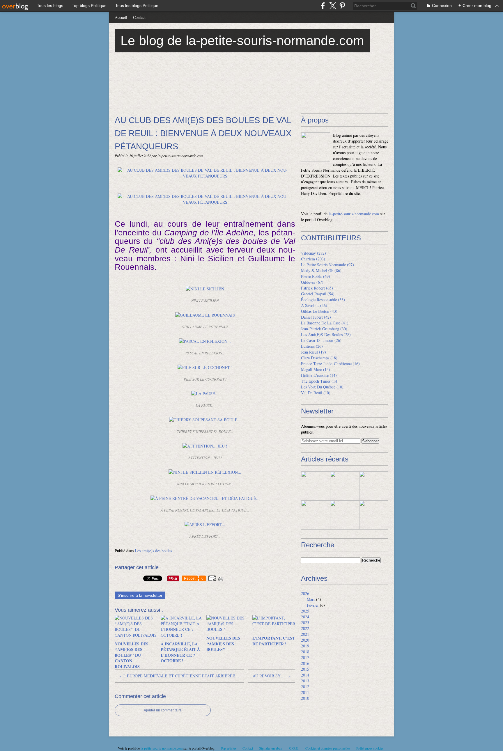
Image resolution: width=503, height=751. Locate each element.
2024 (305, 616)
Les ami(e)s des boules (153, 550)
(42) (316, 317)
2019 (305, 646)
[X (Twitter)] (332, 5)
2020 (305, 640)
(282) (313, 253)
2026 (305, 593)
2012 (305, 686)
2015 (305, 669)
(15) (315, 369)
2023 (305, 622)
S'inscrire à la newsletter (140, 595)
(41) (324, 323)
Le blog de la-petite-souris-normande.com (242, 40)
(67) (312, 282)
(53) (323, 299)
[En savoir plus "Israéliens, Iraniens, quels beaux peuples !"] (315, 515)
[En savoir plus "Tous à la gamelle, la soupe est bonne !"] (344, 485)
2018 (305, 651)
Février (313, 605)
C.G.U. (294, 748)
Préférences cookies (370, 748)
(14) (319, 375)
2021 (305, 634)
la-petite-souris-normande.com (354, 213)
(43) (319, 311)
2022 (305, 628)
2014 (305, 675)
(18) (319, 358)
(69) (315, 276)
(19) (313, 352)
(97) (327, 264)
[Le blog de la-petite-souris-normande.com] (315, 146)
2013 (305, 680)
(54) (317, 294)
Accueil (121, 17)
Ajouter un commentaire (163, 710)
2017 (305, 657)
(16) (330, 363)
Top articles (228, 748)
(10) (322, 387)
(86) (321, 270)
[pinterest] (342, 5)
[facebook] (323, 5)
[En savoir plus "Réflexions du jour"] (373, 485)
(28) (326, 334)
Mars (311, 599)
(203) (313, 259)
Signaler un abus (271, 748)
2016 (305, 663)
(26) (321, 340)
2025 (305, 611)
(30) (324, 328)
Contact (139, 17)
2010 (305, 698)
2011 (305, 692)
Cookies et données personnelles (327, 748)
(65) (317, 288)
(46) (314, 305)
